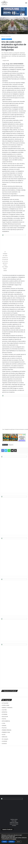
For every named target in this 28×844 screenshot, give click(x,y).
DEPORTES (4, 712)
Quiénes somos (14, 819)
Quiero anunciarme (14, 824)
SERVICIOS (4, 736)
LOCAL (3, 723)
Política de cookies (14, 822)
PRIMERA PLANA (9, 39)
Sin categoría (5, 739)
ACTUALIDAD (5, 703)
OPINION (4, 725)
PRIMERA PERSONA (6, 730)
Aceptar (4, 841)
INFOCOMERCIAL (6, 721)
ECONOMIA (8, 36)
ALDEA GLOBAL (5, 705)
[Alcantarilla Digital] (4, 3)
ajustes (14, 839)
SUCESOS (4, 743)
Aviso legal (14, 820)
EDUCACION (5, 716)
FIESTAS (4, 718)
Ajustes (18, 841)
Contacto (14, 825)
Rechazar (11, 841)
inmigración (11, 444)
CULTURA (4, 709)
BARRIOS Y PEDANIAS (7, 707)
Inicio (3, 36)
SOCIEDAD (4, 741)
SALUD (3, 734)
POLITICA (4, 727)
